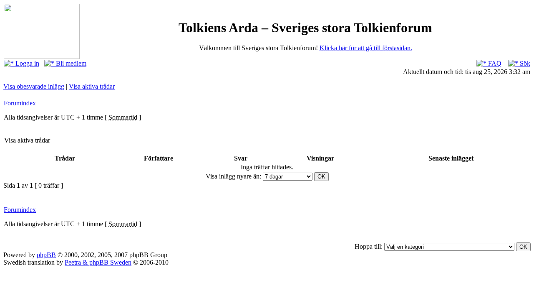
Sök (524, 63)
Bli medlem (70, 63)
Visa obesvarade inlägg (33, 86)
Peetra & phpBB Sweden (98, 262)
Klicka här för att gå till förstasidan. (366, 47)
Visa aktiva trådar (92, 86)
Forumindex (20, 103)
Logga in (26, 63)
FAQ (493, 63)
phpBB (46, 254)
